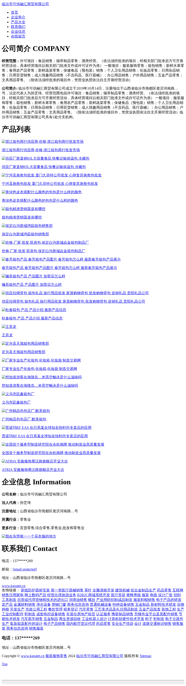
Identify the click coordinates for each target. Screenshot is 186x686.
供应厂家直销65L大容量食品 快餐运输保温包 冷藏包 (44, 167)
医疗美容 (118, 595)
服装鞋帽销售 (144, 600)
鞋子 (148, 619)
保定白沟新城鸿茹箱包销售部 (25, 234)
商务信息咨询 (78, 604)
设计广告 (165, 595)
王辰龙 (7, 335)
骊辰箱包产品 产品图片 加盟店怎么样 (32, 284)
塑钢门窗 (59, 604)
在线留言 (18, 36)
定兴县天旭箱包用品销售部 (23, 352)
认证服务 (103, 614)
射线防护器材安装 (35, 590)
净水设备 (43, 604)
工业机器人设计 (94, 619)
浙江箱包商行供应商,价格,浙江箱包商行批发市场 (41, 150)
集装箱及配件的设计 (26, 624)
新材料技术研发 (163, 604)
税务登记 (71, 609)
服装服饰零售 (56, 656)
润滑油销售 (78, 600)
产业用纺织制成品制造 (114, 600)
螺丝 (91, 600)
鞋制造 (29, 614)
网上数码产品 (35, 595)
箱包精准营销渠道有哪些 (22, 217)
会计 (138, 624)
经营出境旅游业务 (61, 595)
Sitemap (145, 656)
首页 (14, 12)
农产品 (7, 604)
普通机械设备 (101, 604)
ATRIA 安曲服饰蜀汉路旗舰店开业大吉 (33, 470)
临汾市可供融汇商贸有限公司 (25, 4)
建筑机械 (122, 590)
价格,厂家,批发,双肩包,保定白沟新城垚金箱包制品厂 (43, 251)
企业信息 (18, 31)
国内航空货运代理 (80, 624)
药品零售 (164, 590)
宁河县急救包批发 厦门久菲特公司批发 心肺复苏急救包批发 (50, 184)
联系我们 (18, 27)
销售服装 (36, 628)
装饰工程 (169, 609)
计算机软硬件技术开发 (126, 619)
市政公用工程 (36, 609)
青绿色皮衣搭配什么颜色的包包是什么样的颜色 (40, 200)
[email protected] (25, 569)
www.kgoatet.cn (13, 586)
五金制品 (142, 604)
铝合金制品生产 (143, 590)
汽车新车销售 (32, 619)
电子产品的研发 (168, 600)
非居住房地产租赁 (80, 614)
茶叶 (88, 590)
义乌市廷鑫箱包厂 (16, 402)
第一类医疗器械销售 (67, 590)
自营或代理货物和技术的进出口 (42, 600)
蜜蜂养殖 (133, 595)
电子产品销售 (54, 624)
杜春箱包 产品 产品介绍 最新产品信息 (32, 318)
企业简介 (18, 17)
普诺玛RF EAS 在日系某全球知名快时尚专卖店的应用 (45, 436)
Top (4, 664)
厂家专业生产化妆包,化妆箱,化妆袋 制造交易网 (39, 369)
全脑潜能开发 (103, 590)
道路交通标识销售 (156, 624)
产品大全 (18, 22)
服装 (145, 595)
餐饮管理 (55, 609)
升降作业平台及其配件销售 (156, 614)
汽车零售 (86, 609)
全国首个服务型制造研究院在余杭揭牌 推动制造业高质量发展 (51, 453)
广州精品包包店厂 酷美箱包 (24, 419)
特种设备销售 (123, 604)
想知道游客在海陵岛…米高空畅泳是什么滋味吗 (40, 385)
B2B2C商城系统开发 (93, 595)
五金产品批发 (150, 609)
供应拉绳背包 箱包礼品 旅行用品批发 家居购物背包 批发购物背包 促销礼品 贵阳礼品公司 (73, 301)
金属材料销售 (24, 604)
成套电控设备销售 (50, 614)
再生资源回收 (70, 619)
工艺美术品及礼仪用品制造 (116, 609)
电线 (153, 595)
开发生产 (17, 609)
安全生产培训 (122, 624)
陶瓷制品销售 (122, 614)
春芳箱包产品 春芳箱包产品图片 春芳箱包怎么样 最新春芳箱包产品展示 (59, 268)
